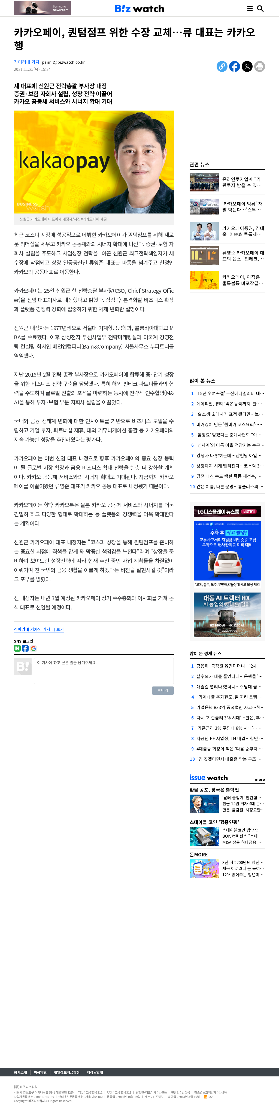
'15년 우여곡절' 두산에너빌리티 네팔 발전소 (236, 393)
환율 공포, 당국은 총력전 (214, 789)
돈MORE (199, 854)
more (260, 779)
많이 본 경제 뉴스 (206, 653)
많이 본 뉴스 (203, 380)
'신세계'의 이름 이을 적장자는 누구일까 (232, 445)
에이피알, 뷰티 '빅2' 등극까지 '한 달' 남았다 (236, 403)
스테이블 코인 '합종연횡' (214, 822)
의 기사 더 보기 (39, 629)
